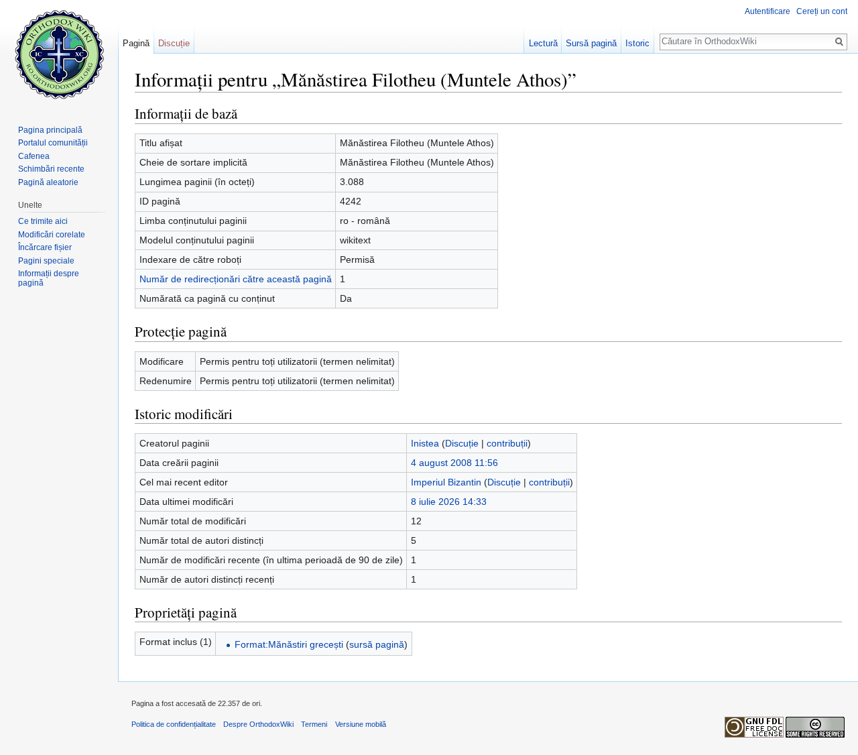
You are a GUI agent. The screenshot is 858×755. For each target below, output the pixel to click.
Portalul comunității (53, 143)
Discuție (462, 443)
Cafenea (34, 156)
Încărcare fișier (45, 247)
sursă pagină (376, 644)
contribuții (507, 443)
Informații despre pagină (48, 278)
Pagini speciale (46, 261)
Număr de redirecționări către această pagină (235, 279)
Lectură (543, 43)
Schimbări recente (51, 169)
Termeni (314, 724)
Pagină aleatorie (48, 182)
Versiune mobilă (360, 724)
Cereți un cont (821, 11)
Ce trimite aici (43, 221)
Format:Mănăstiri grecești (289, 644)
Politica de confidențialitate (173, 724)
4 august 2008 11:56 (454, 462)
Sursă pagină (591, 43)
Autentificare (767, 11)
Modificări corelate (51, 234)
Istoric (637, 43)
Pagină (136, 43)
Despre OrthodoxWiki (258, 724)
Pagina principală (50, 130)
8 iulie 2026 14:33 (449, 501)
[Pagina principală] (59, 53)
